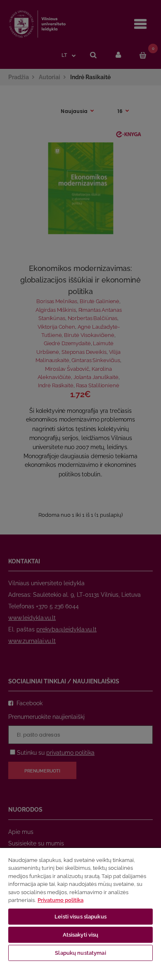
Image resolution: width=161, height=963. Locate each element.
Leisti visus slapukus (80, 917)
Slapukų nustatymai (80, 953)
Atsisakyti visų (81, 935)
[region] (80, 905)
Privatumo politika (60, 900)
